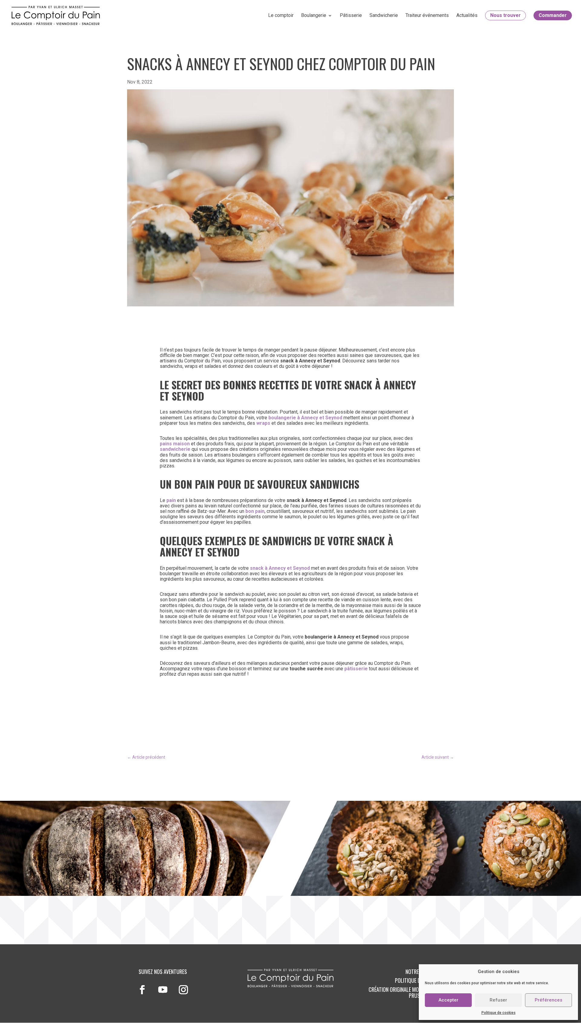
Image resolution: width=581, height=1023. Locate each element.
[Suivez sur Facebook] (142, 990)
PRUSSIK (418, 995)
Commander (553, 15)
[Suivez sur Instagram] (183, 990)
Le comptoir (281, 15)
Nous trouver (505, 15)
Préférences (548, 1000)
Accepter (448, 1000)
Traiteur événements (427, 15)
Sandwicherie (383, 15)
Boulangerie (313, 15)
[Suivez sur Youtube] (163, 990)
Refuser (498, 1000)
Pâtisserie (351, 15)
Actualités (467, 15)
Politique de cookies (498, 1013)
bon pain (254, 511)
